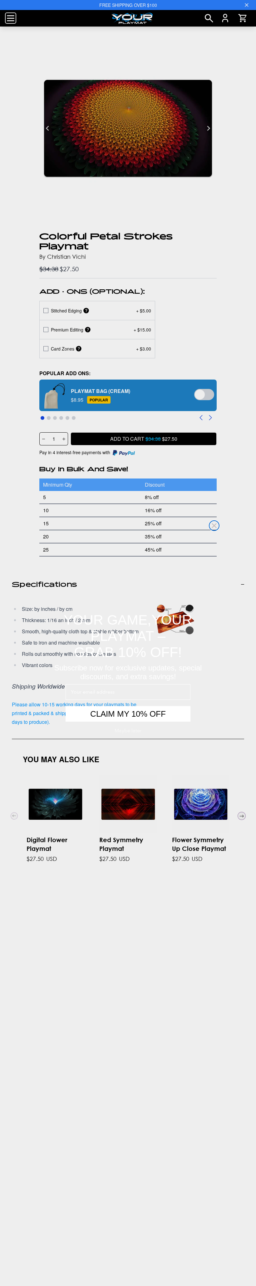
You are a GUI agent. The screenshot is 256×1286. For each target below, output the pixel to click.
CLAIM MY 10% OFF (128, 714)
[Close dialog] (214, 526)
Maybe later (128, 730)
